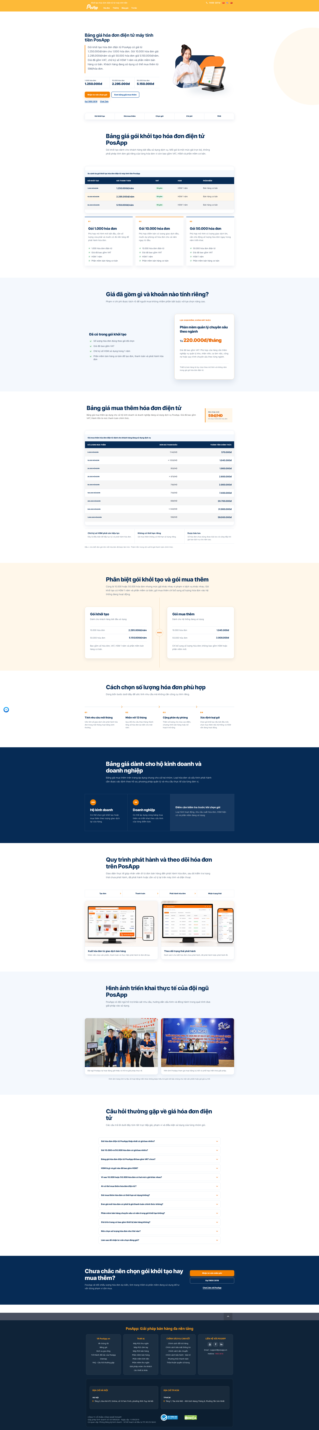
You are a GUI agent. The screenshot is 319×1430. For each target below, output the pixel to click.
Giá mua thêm (130, 116)
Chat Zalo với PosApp (212, 1288)
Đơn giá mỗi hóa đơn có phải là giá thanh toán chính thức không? (132, 1204)
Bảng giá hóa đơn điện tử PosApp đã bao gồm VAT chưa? (128, 1159)
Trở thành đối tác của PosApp (103, 1355)
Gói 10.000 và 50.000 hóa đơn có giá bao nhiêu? (124, 1150)
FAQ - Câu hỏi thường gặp (103, 1362)
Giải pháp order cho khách (141, 1366)
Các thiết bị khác (141, 1370)
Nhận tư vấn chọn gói (97, 95)
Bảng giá (125, 8)
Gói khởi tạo (100, 116)
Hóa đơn (106, 8)
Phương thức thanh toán (178, 1359)
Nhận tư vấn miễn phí (212, 1273)
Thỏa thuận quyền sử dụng (178, 1362)
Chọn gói (159, 116)
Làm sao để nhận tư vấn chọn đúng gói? (120, 1240)
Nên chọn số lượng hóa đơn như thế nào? (121, 1231)
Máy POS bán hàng (141, 1351)
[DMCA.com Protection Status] (190, 1417)
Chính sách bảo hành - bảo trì (178, 1355)
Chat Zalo (104, 101)
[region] (159, 477)
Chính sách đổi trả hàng (178, 1343)
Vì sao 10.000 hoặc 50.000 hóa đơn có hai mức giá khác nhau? (131, 1177)
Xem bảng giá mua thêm (125, 95)
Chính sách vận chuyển (178, 1351)
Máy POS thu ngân (141, 1343)
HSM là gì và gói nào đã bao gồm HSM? (119, 1168)
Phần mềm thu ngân (140, 1362)
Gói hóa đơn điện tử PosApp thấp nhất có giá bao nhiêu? (128, 1141)
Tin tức (134, 8)
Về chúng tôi (103, 1343)
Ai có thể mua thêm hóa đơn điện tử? (118, 1186)
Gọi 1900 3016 (91, 101)
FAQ (219, 116)
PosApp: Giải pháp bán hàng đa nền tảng (159, 1328)
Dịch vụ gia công (103, 1351)
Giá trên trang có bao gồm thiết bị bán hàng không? (125, 1222)
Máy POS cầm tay (141, 1347)
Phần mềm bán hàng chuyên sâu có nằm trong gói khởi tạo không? (133, 1213)
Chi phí (189, 116)
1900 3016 (219, 1353)
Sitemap (103, 1359)
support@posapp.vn (218, 1350)
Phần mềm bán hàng (141, 1355)
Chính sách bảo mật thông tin (178, 1347)
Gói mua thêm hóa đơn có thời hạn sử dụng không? (125, 1195)
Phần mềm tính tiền (141, 1359)
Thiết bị (116, 8)
